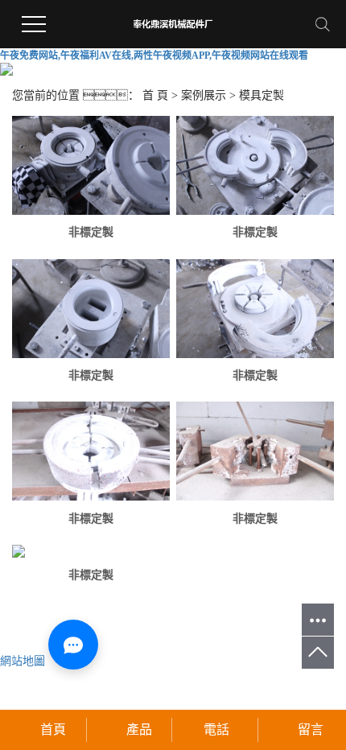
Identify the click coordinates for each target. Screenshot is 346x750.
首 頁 (155, 95)
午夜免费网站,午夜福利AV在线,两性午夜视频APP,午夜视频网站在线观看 (154, 55)
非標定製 (90, 232)
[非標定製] (91, 165)
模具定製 (261, 95)
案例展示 (203, 95)
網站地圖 (22, 661)
